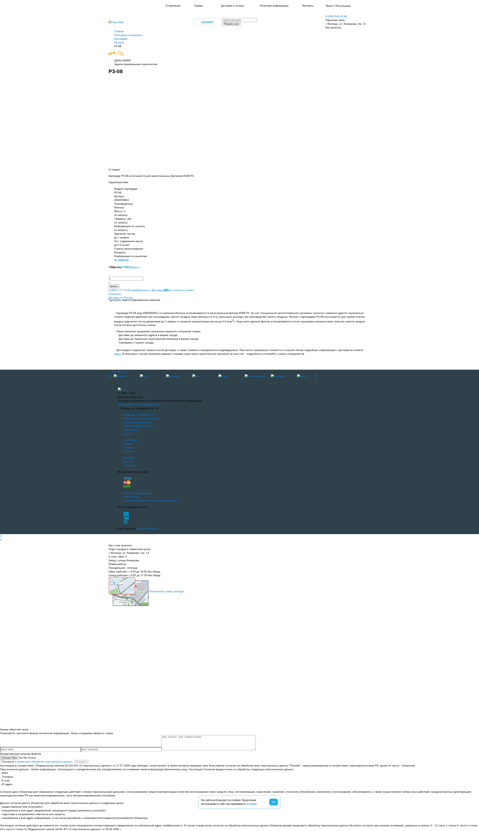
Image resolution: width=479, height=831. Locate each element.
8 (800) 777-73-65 (119, 290)
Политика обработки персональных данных (150, 500)
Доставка (157, 290)
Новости (128, 447)
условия (251, 803)
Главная (119, 31)
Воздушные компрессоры (139, 414)
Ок (273, 802)
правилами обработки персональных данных (44, 761)
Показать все (231, 23)
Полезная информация (274, 5)
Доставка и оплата (232, 5)
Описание (115, 293)
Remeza (119, 42)
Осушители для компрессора (141, 418)
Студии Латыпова (147, 528)
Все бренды (119, 371)
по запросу (121, 259)
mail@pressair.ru (141, 290)
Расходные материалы (128, 34)
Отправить (81, 761)
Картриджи (120, 38)
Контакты (308, 5)
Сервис (198, 5)
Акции (127, 433)
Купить (114, 286)
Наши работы (131, 496)
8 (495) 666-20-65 (336, 16)
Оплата (128, 461)
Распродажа (131, 429)
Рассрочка (129, 465)
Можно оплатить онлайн (178, 290)
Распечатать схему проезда (166, 591)
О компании (173, 5)
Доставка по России (121, 297)
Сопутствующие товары (138, 425)
